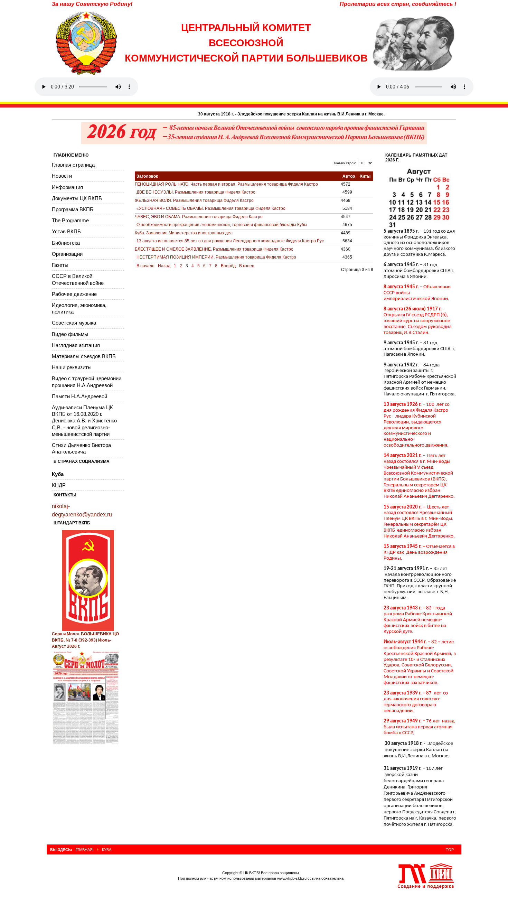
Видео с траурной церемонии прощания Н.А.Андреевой (86, 381)
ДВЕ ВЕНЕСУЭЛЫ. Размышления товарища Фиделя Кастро (196, 192)
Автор (348, 176)
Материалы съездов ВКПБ (84, 356)
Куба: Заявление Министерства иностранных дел (184, 233)
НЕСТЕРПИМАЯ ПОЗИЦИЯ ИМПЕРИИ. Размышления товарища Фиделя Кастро (216, 257)
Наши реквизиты (72, 367)
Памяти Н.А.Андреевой (79, 396)
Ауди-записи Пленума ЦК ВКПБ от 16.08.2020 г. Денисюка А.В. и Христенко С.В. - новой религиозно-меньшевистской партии (84, 420)
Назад (164, 265)
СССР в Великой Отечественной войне (78, 279)
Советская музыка (74, 323)
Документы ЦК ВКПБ (77, 198)
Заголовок (147, 176)
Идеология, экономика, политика (79, 308)
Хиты (365, 176)
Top (450, 850)
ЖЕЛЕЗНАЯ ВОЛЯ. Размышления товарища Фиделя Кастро (194, 200)
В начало (145, 265)
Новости (62, 176)
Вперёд (228, 265)
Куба (58, 474)
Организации (67, 254)
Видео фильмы (70, 334)
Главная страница (73, 165)
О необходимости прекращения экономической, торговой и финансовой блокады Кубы (222, 224)
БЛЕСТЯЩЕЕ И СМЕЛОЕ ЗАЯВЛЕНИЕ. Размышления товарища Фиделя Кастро (214, 249)
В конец (246, 265)
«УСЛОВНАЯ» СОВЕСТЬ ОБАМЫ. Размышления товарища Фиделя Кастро (211, 208)
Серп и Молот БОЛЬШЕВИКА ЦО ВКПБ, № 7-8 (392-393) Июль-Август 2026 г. (85, 640)
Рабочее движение (74, 294)
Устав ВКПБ (66, 231)
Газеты (60, 265)
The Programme (70, 220)
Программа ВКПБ (72, 209)
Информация (67, 187)
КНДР (59, 485)
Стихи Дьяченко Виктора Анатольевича (81, 448)
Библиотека (66, 243)
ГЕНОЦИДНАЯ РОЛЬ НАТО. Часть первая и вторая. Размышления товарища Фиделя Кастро (226, 184)
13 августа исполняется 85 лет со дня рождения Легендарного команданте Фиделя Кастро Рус (230, 241)
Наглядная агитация (76, 345)
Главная (84, 850)
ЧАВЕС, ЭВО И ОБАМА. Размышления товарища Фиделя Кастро (199, 216)
